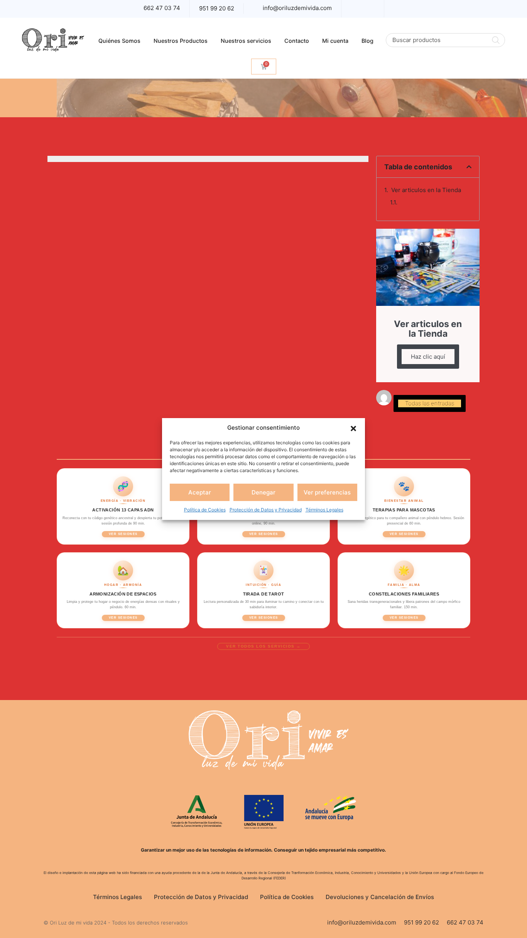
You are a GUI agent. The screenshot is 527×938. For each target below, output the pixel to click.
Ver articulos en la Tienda (426, 190)
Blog (367, 40)
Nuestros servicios (246, 40)
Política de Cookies (205, 510)
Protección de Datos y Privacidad (266, 510)
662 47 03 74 (162, 8)
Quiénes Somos (119, 40)
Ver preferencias (327, 492)
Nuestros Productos (181, 40)
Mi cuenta (335, 40)
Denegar (263, 492)
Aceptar (199, 492)
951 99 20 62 (216, 8)
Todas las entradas (429, 403)
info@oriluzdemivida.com (297, 8)
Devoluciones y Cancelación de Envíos (380, 897)
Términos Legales (324, 510)
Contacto (296, 40)
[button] (353, 428)
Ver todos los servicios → (263, 646)
